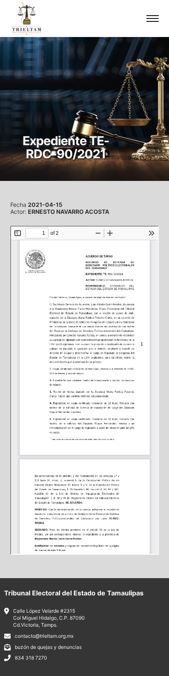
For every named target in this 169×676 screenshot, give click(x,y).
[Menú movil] (152, 18)
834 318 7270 (31, 658)
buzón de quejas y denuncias (48, 647)
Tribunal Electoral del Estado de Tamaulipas (74, 593)
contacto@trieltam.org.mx (44, 636)
